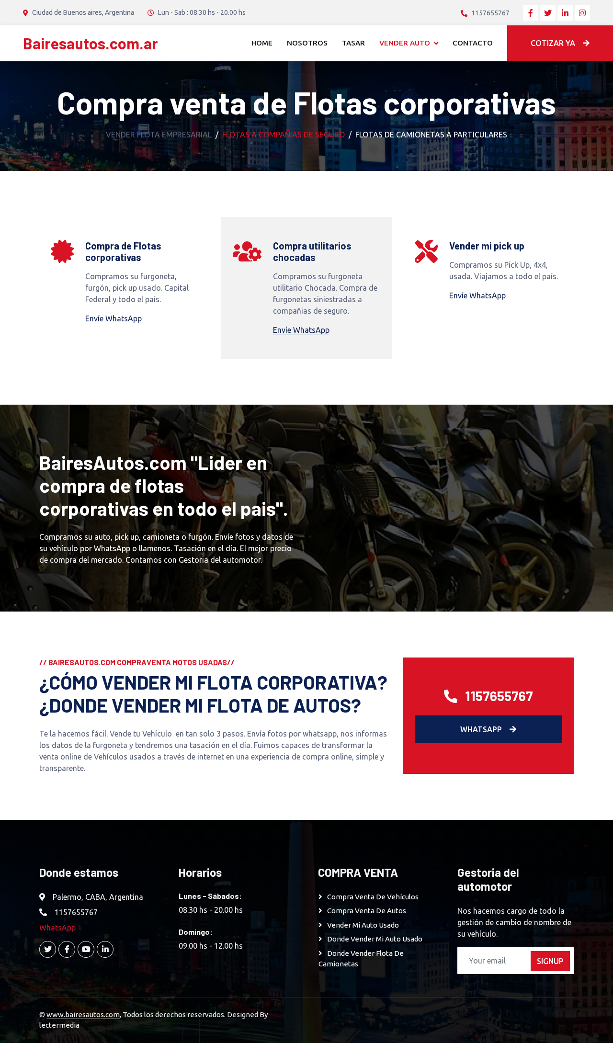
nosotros (307, 43)
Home (261, 43)
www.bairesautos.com (83, 1014)
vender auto (404, 43)
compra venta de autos (366, 911)
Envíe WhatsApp (113, 318)
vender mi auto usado (363, 925)
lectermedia (59, 1025)
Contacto (473, 43)
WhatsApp (481, 729)
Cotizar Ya (553, 43)
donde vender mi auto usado (374, 939)
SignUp (550, 961)
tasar (353, 43)
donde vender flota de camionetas (361, 958)
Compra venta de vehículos (373, 897)
